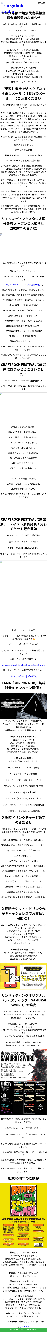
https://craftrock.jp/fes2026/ (23, 676)
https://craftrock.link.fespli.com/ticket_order (24, 664)
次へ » (26, 1326)
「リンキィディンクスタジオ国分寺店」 (22, 284)
